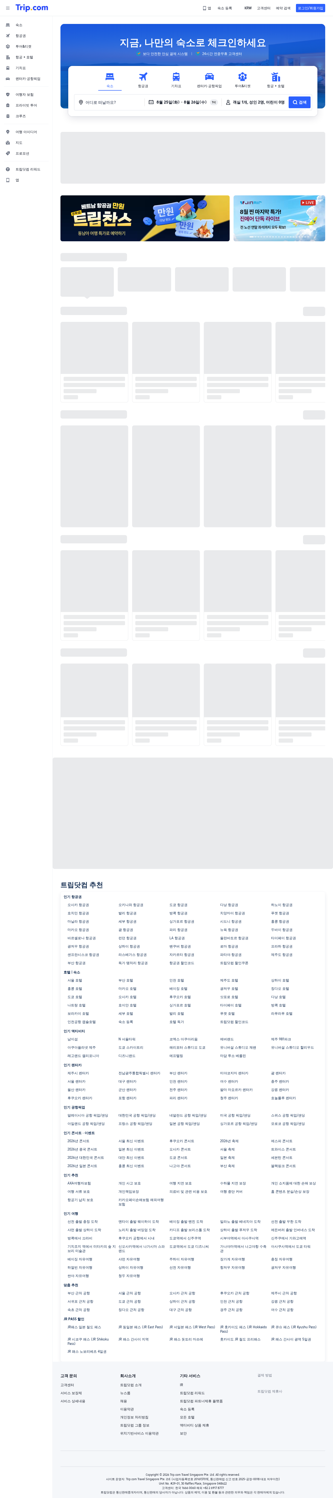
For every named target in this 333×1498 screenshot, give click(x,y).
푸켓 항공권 (280, 911)
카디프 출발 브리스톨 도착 (189, 1228)
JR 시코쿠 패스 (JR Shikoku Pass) (88, 1339)
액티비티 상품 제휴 (194, 1423)
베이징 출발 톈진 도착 (186, 1219)
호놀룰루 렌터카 (283, 1096)
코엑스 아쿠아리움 (183, 1037)
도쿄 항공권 (178, 903)
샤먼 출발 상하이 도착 (84, 1228)
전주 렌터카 (178, 1087)
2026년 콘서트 (78, 1139)
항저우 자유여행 (232, 1265)
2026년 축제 (229, 1139)
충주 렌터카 (280, 1079)
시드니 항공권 (231, 919)
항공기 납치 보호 (80, 1198)
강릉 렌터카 (280, 1087)
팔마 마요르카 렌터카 (236, 1087)
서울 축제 (227, 1147)
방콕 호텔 (278, 1003)
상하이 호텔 (280, 978)
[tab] (110, 80)
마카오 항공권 (78, 927)
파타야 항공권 (231, 952)
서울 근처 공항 (129, 1291)
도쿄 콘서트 (178, 1155)
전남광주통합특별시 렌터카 (139, 1071)
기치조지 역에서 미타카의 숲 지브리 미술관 (92, 1246)
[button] (8, 8)
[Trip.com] (32, 8)
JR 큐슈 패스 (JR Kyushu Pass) (294, 1325)
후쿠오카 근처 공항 (234, 1291)
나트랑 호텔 (77, 1003)
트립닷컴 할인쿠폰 (234, 961)
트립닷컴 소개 (131, 1383)
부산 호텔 (125, 978)
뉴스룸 (125, 1391)
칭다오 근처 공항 (131, 1307)
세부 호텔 (125, 1011)
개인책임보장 (128, 1189)
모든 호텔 (187, 1415)
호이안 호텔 (127, 1003)
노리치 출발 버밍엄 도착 (137, 1228)
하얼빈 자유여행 (80, 1265)
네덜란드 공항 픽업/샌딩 (188, 1113)
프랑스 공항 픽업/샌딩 (135, 1121)
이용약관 (127, 1407)
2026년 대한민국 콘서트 (86, 1155)
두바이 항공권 (282, 927)
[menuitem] (26, 25)
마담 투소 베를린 (233, 1053)
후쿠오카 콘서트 (181, 1139)
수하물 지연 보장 (233, 1181)
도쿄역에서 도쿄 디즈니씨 (189, 1244)
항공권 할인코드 (181, 961)
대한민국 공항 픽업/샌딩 (137, 1113)
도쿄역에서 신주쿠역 (185, 1236)
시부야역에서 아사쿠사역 (239, 1236)
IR (181, 1383)
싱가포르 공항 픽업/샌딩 (238, 1121)
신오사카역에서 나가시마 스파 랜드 (141, 1246)
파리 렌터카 (178, 1096)
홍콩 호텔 (75, 986)
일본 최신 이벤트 (131, 1147)
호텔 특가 (176, 1020)
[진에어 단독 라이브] (281, 217)
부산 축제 (227, 1164)
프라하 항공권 (282, 944)
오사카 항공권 (78, 903)
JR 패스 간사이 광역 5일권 (291, 1337)
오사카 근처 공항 (182, 1291)
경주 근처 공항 (231, 1307)
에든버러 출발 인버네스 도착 (293, 1228)
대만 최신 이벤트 (131, 1155)
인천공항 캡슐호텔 (82, 1020)
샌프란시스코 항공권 (83, 952)
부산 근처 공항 (79, 1291)
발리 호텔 (176, 1011)
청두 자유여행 (129, 1274)
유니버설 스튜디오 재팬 (238, 1045)
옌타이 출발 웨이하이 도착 (138, 1219)
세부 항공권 (127, 919)
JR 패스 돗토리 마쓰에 (186, 1337)
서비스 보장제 (71, 1391)
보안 (183, 1431)
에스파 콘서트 (282, 1139)
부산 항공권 (77, 961)
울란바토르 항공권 (234, 936)
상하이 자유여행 (130, 1265)
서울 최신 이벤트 (131, 1139)
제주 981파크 (281, 1037)
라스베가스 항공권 (132, 952)
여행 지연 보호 (180, 1181)
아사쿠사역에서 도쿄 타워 (291, 1244)
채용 (123, 1399)
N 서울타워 (127, 1037)
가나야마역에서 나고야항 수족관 (243, 1246)
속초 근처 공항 (79, 1307)
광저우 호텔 (229, 986)
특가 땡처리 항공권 (133, 961)
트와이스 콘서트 (283, 1147)
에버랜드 (227, 1037)
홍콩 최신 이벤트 (131, 1164)
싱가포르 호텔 (180, 1003)
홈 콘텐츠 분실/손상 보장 (290, 1189)
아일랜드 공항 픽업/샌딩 (86, 1121)
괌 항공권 (125, 927)
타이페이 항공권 (283, 936)
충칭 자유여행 (282, 1257)
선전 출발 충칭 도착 (83, 1219)
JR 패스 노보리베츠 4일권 (87, 1349)
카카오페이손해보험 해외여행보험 (141, 1200)
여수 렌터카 (229, 1079)
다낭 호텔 (278, 995)
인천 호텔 (176, 978)
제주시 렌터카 (78, 1071)
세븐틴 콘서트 (282, 1155)
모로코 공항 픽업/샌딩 (288, 1121)
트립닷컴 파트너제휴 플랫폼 (201, 1399)
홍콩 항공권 (280, 919)
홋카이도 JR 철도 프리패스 (240, 1337)
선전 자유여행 (180, 1265)
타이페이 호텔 (231, 1003)
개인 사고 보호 (129, 1181)
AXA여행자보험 (79, 1181)
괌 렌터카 (278, 1071)
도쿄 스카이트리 (130, 1045)
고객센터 (67, 1383)
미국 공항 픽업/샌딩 (235, 1113)
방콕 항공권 (178, 911)
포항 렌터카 (127, 1096)
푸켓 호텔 (227, 1011)
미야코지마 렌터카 (234, 1071)
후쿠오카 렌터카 (80, 1096)
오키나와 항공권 (130, 903)
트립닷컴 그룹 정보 (134, 1423)
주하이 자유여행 (181, 1257)
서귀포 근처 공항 (80, 1299)
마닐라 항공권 (78, 919)
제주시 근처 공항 (284, 1291)
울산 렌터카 (77, 1087)
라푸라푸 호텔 (282, 1011)
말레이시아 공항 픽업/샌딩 (88, 1113)
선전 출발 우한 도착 (286, 1219)
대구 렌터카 (127, 1079)
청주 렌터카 (229, 1096)
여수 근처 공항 (282, 1307)
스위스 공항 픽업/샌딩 (288, 1113)
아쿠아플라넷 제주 (82, 1045)
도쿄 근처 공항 (129, 1299)
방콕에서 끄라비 (80, 1236)
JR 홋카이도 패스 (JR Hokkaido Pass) (243, 1327)
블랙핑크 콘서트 (283, 1164)
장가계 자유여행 (232, 1257)
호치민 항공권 (78, 911)
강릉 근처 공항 (282, 1299)
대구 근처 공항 (180, 1307)
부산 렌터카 (178, 1071)
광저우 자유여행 (283, 1265)
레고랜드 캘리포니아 (83, 1053)
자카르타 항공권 (181, 952)
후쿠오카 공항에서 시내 (136, 1236)
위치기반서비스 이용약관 (139, 1431)
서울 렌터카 (77, 1079)
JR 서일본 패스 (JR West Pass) (192, 1325)
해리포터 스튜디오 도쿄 (187, 1045)
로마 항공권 (229, 944)
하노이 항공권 (282, 903)
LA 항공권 (177, 936)
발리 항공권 (127, 911)
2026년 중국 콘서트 (82, 1147)
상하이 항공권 (129, 944)
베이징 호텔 (178, 986)
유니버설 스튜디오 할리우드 (292, 1045)
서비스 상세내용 (72, 1399)
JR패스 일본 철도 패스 (84, 1325)
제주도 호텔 (229, 978)
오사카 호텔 (127, 995)
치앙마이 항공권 (232, 911)
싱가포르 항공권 (181, 919)
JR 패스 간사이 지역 (133, 1337)
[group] (162, 53)
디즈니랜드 (127, 1053)
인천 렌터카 (178, 1079)
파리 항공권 (178, 927)
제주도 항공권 (282, 952)
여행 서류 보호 (79, 1189)
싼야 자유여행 (78, 1274)
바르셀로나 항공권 (82, 936)
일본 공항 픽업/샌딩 (184, 1121)
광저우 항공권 (78, 944)
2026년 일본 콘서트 (82, 1164)
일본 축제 (227, 1155)
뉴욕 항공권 (229, 927)
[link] (207, 8)
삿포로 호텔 (229, 995)
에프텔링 (176, 1053)
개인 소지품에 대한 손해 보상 (293, 1181)
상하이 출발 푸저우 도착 (238, 1228)
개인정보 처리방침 (134, 1415)
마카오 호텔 (127, 986)
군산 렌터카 (127, 1087)
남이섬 (73, 1037)
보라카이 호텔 (78, 1011)
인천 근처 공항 (231, 1299)
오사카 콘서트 (180, 1147)
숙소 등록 (125, 1020)
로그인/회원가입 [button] (310, 8)
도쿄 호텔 (75, 995)
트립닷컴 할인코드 (234, 1020)
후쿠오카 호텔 (180, 995)
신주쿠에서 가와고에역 (288, 1236)
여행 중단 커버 (231, 1189)
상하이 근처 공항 (182, 1299)
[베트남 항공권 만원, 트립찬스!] (147, 217)
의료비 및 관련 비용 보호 (188, 1189)
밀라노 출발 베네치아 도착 (240, 1219)
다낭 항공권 (229, 903)
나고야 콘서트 (180, 1164)
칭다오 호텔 (280, 986)
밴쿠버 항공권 (180, 944)
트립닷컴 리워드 (192, 1391)
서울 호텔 (75, 978)
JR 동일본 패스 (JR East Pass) (140, 1325)
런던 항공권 (127, 936)
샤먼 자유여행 (129, 1257)
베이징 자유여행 (80, 1257)
